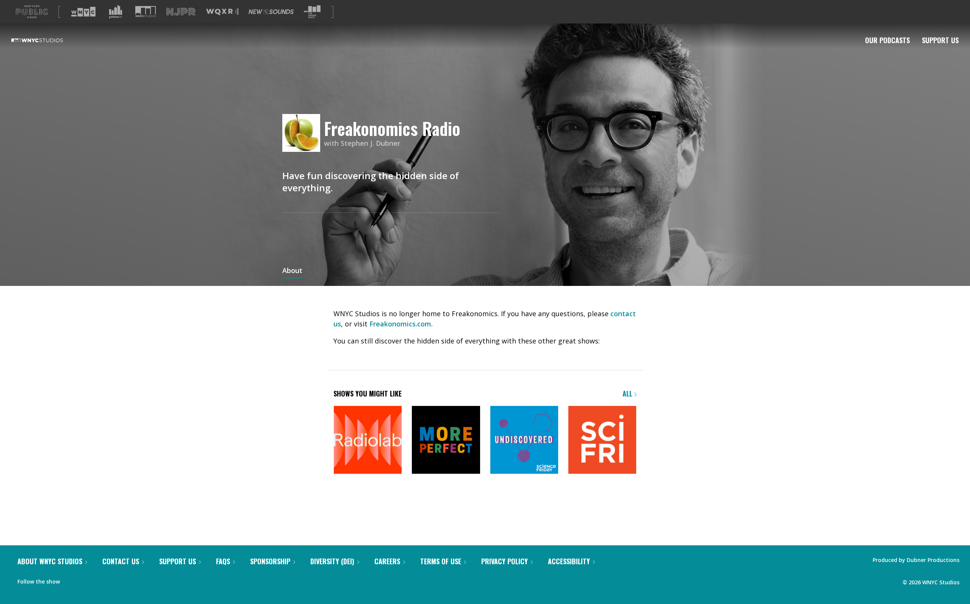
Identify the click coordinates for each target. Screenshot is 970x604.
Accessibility (569, 561)
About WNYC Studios (49, 561)
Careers (387, 561)
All (628, 393)
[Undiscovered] (524, 441)
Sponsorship (270, 561)
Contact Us (120, 561)
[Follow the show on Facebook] (70, 580)
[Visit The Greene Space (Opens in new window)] (312, 12)
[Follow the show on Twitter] (85, 580)
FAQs (223, 561)
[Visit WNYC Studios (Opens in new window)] (145, 11)
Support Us (940, 40)
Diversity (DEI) (332, 561)
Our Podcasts (887, 40)
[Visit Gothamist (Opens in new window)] (115, 12)
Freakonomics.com (400, 323)
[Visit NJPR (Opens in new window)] (181, 12)
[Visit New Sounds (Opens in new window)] (271, 11)
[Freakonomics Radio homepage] (303, 133)
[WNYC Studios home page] (46, 40)
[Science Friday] (602, 441)
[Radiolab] (367, 441)
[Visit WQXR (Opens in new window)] (222, 12)
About (292, 271)
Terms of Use (440, 561)
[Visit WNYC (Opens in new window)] (83, 12)
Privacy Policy (504, 561)
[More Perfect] (445, 441)
